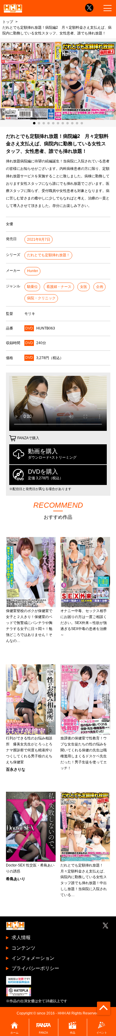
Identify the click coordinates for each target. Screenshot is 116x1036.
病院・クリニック (41, 298)
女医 (83, 287)
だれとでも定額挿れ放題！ (48, 255)
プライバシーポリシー (35, 968)
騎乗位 (32, 287)
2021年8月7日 (38, 239)
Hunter (32, 271)
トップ (7, 22)
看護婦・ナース (58, 287)
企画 (99, 287)
